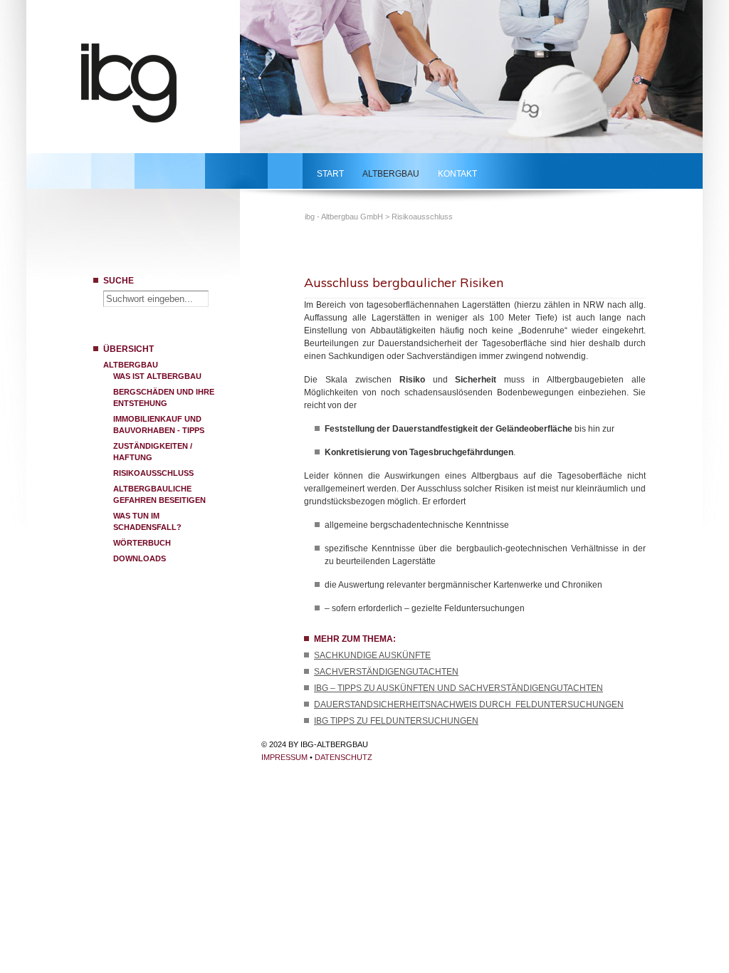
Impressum (284, 757)
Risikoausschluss (153, 473)
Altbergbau (390, 174)
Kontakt (457, 174)
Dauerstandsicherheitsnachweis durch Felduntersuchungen (469, 704)
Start (330, 174)
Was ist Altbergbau (157, 376)
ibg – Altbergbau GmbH (147, 80)
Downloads (139, 558)
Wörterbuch (142, 542)
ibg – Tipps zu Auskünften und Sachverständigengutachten (458, 688)
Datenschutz (343, 757)
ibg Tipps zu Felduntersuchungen (396, 721)
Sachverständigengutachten (386, 672)
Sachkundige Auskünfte (372, 655)
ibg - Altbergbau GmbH (344, 216)
